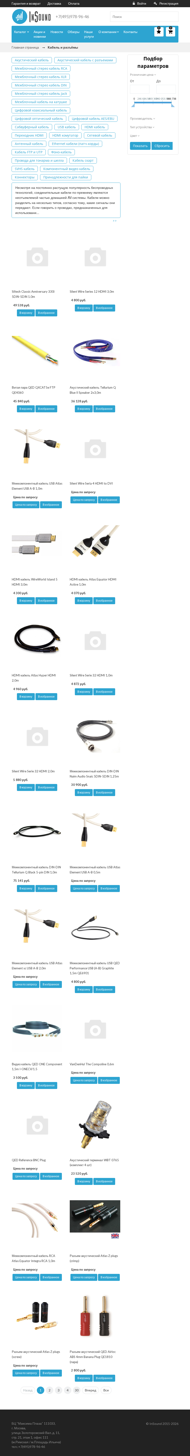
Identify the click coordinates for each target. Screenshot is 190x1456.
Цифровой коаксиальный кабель (41, 110)
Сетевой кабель (99, 135)
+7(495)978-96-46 (72, 16)
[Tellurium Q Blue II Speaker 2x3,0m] (95, 352)
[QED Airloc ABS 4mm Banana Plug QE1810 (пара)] (95, 1316)
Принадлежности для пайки (65, 177)
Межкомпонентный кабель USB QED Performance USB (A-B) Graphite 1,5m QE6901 (95, 968)
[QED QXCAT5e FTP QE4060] (37, 352)
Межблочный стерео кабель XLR (40, 77)
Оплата (73, 3)
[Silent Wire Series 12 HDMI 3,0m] (95, 256)
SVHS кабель (25, 169)
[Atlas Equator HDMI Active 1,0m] (95, 544)
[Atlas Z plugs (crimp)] (95, 1220)
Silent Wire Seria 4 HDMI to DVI (91, 483)
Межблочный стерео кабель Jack (41, 93)
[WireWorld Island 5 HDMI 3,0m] (37, 544)
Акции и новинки (40, 34)
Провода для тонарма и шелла (39, 160)
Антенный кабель (29, 143)
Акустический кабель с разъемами (85, 60)
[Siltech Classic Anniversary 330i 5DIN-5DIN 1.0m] (37, 256)
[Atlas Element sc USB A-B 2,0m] (37, 927)
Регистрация (168, 3)
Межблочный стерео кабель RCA (41, 68)
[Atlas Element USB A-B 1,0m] (37, 448)
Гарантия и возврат (26, 3)
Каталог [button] (20, 32)
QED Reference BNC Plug (29, 1160)
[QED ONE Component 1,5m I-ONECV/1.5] (37, 1028)
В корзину (25, 313)
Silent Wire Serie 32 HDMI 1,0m (91, 675)
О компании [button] (107, 32)
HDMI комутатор (65, 135)
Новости (57, 32)
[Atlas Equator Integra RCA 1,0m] (37, 1220)
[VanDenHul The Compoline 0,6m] (95, 1028)
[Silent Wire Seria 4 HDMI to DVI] (95, 448)
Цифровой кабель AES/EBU (93, 118)
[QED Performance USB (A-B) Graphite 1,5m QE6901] (95, 927)
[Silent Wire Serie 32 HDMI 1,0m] (95, 639)
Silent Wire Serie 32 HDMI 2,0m (33, 771)
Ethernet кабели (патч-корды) (75, 143)
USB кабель (67, 127)
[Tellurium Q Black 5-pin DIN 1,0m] (37, 831)
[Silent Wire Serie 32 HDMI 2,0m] (37, 735)
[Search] (173, 17)
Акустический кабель (32, 60)
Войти (141, 3)
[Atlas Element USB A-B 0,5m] (95, 831)
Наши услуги (89, 34)
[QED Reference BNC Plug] (37, 1124)
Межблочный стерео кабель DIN (41, 85)
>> (115, 221)
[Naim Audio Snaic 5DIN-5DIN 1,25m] (95, 735)
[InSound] (31, 16)
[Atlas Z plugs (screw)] (37, 1316)
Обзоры (73, 32)
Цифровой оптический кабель (39, 118)
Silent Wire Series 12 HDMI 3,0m (92, 291)
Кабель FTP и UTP (28, 152)
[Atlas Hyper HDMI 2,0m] (37, 639)
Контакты (130, 32)
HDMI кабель (95, 127)
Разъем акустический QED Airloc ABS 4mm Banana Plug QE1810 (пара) (93, 1357)
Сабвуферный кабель (32, 127)
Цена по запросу (26, 504)
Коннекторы (25, 177)
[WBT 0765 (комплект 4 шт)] (95, 1124)
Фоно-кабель (61, 152)
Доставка (54, 3)
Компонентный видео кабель (66, 169)
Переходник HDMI (29, 135)
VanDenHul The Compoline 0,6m (92, 1064)
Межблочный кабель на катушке (41, 102)
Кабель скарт (83, 160)
